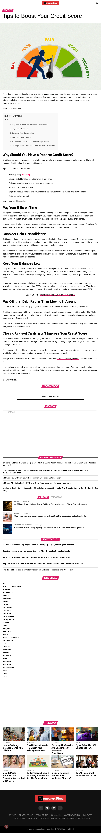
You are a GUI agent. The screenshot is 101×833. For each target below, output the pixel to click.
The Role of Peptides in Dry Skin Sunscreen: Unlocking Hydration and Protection (38, 570)
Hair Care (7, 632)
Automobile (8, 592)
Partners (87, 815)
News (5, 659)
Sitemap (12, 815)
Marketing (7, 650)
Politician (7, 662)
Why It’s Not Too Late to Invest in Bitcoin (57, 295)
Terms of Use (42, 815)
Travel (5, 677)
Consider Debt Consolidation (23, 133)
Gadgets (6, 628)
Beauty (5, 595)
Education (7, 613)
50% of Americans (46, 94)
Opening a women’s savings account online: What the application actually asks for (38, 551)
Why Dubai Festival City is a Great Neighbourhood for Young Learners (41, 483)
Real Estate (8, 665)
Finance (6, 622)
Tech (5, 674)
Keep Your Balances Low (21, 137)
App (4, 583)
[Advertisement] (50, 435)
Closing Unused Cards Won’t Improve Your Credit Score (34, 146)
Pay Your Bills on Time (20, 129)
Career (5, 604)
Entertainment (9, 617)
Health (5, 635)
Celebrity (6, 611)
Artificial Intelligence (12, 587)
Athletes (6, 589)
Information (8, 641)
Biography (7, 598)
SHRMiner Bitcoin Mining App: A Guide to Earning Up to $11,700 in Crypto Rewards (38, 545)
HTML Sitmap (19, 818)
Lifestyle (6, 647)
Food (5, 626)
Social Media (8, 668)
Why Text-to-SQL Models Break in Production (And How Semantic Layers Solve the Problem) (43, 564)
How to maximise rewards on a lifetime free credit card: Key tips (59, 818)
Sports (5, 671)
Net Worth (7, 656)
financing (26, 175)
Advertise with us (72, 815)
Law (4, 644)
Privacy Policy (26, 815)
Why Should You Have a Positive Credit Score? (30, 125)
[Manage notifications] (6, 827)
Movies (6, 653)
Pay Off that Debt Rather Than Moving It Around (30, 141)
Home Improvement (11, 637)
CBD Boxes (7, 607)
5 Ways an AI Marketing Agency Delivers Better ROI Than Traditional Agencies (36, 557)
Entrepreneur (8, 620)
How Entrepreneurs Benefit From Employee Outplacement (36, 478)
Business (6, 602)
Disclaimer (56, 815)
